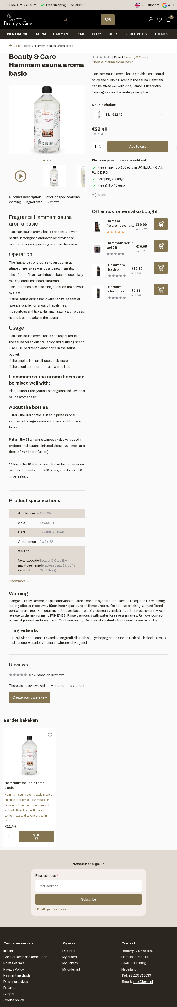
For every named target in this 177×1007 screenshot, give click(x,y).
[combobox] (69, 19)
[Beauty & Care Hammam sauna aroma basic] (29, 755)
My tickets (70, 963)
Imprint (8, 951)
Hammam (60, 34)
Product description (25, 197)
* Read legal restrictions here (52, 909)
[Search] (65, 19)
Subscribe (88, 899)
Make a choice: (104, 105)
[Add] (161, 224)
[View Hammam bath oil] (98, 270)
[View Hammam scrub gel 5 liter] (97, 248)
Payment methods (17, 975)
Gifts (113, 34)
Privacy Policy (13, 969)
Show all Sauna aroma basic (112, 62)
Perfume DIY (136, 34)
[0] (167, 19)
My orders (69, 957)
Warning (15, 202)
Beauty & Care (135, 57)
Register (68, 951)
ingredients (34, 202)
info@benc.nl (143, 981)
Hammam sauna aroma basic (25, 785)
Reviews (53, 202)
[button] (44, 160)
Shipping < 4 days (111, 179)
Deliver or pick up (15, 981)
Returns (9, 987)
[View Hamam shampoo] (98, 292)
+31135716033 (139, 975)
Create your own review (29, 697)
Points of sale (13, 963)
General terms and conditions (25, 957)
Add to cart (137, 146)
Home (80, 34)
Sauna (40, 34)
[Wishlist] (159, 19)
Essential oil (15, 34)
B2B (108, 19)
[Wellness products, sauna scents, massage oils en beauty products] (17, 19)
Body (96, 34)
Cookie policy (13, 1000)
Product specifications (63, 197)
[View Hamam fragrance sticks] (97, 226)
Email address (46, 875)
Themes (161, 34)
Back (17, 46)
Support (153, 5)
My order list (71, 969)
